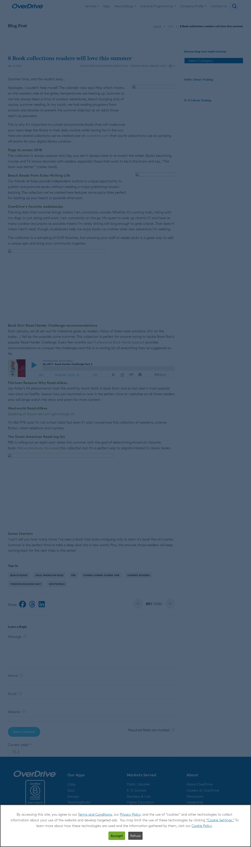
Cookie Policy (202, 825)
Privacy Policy (130, 814)
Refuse (135, 835)
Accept (117, 835)
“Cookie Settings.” (220, 820)
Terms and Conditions (95, 814)
